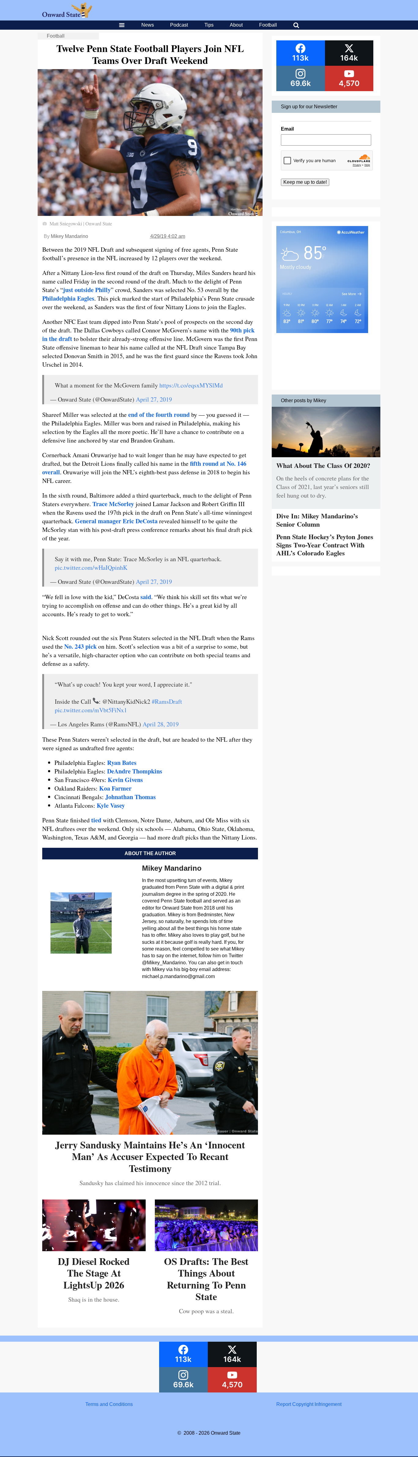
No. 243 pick (80, 646)
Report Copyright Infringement (308, 1404)
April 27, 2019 (154, 399)
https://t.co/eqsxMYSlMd (191, 385)
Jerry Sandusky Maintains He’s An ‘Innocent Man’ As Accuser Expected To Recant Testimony (150, 1156)
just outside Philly (87, 289)
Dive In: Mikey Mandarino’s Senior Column (317, 520)
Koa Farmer (115, 788)
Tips (209, 25)
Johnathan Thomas (130, 796)
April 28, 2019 (161, 724)
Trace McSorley (113, 503)
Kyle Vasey (111, 805)
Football (268, 25)
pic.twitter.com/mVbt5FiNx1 (91, 710)
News (147, 25)
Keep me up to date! (305, 182)
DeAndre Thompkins (134, 771)
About (236, 25)
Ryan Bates (121, 762)
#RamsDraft (167, 701)
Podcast (179, 25)
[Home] (67, 16)
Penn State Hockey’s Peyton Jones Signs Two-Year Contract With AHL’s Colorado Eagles (324, 545)
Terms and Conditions (109, 1404)
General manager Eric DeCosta (116, 521)
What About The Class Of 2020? (323, 465)
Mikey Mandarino (69, 236)
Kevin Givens (125, 779)
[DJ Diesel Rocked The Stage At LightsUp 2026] (94, 1249)
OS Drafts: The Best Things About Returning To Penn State (206, 1278)
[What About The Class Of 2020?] (326, 458)
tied (96, 820)
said (145, 596)
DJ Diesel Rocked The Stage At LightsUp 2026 (94, 1273)
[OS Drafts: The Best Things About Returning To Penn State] (206, 1249)
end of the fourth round (159, 414)
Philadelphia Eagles (68, 298)
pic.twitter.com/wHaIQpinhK (91, 567)
